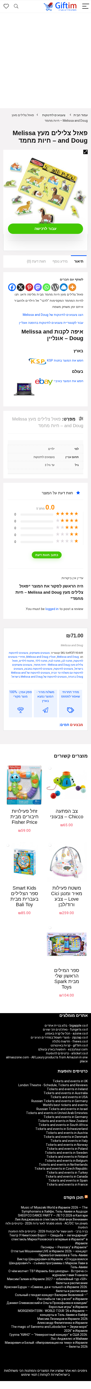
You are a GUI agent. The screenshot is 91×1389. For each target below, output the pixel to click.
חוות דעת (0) (36, 261)
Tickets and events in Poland (67, 1148)
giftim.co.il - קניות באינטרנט (69, 1045)
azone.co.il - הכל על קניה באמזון (66, 1033)
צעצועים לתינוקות (53, 115)
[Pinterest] (29, 287)
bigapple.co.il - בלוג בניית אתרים (66, 1025)
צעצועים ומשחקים (40, 652)
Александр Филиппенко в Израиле (62, 1323)
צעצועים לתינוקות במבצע (38, 668)
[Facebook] (12, 287)
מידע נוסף (60, 261)
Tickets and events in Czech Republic (61, 1168)
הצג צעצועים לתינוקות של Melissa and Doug (53, 315)
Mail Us (34, 1387)
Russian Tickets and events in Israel (62, 1109)
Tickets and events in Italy (69, 1141)
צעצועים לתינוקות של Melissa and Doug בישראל (39, 676)
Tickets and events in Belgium (66, 1160)
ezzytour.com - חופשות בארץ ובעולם (63, 1049)
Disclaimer (47, 1387)
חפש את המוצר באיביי (68, 381)
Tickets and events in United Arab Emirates (57, 1113)
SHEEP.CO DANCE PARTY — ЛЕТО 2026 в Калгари (53, 1215)
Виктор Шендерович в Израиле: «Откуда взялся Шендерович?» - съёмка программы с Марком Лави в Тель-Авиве (48, 1263)
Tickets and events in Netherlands (63, 1164)
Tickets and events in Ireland (67, 1089)
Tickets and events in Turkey (67, 1172)
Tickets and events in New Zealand (63, 1121)
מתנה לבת (54, 660)
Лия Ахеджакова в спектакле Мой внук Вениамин (51, 1219)
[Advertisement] (45, 60)
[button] (85, 152)
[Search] (16, 6)
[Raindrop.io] (64, 287)
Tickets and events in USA (69, 1097)
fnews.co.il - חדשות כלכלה (70, 1041)
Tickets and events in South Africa (63, 1125)
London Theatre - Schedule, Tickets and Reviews (53, 1085)
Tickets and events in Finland (67, 1156)
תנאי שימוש (29, 1375)
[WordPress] (55, 287)
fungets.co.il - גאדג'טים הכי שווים (65, 1029)
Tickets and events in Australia (66, 1093)
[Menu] (85, 6)
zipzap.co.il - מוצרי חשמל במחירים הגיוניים (59, 1037)
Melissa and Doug (72, 645)
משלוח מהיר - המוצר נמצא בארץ (45, 696)
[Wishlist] (6, 6)
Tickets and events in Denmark (66, 1137)
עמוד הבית (81, 115)
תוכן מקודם (73, 1197)
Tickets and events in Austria (67, 1133)
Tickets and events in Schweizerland (61, 1129)
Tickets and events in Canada (67, 1176)
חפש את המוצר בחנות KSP (64, 360)
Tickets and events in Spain (68, 1180)
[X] (21, 287)
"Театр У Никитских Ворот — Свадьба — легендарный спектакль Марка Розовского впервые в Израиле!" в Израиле (48, 1239)
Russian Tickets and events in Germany (59, 1101)
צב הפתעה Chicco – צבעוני (66, 813)
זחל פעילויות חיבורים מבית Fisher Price (24, 816)
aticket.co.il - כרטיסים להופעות (67, 1053)
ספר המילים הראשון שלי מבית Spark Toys (66, 979)
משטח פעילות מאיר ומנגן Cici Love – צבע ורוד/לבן (66, 896)
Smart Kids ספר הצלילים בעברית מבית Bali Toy (24, 896)
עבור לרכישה (45, 229)
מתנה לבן (67, 660)
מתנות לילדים (26, 660)
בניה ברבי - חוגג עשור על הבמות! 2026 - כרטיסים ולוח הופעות (48, 1231)
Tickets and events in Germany (66, 1117)
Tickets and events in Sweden (66, 1152)
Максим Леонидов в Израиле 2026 (62, 1319)
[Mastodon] (38, 287)
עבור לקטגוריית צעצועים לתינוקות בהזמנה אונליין (51, 323)
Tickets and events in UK (70, 1081)
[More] (72, 287)
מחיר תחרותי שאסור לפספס (70, 694)
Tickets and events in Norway (67, 1144)
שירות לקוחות (49, 1375)
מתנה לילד (41, 660)
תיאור (78, 261)
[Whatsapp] (46, 287)
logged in (52, 609)
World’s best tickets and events (65, 1105)
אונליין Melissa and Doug (41, 656)
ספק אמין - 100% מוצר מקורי (20, 694)
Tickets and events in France (67, 1184)
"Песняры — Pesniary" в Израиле (64, 1247)
